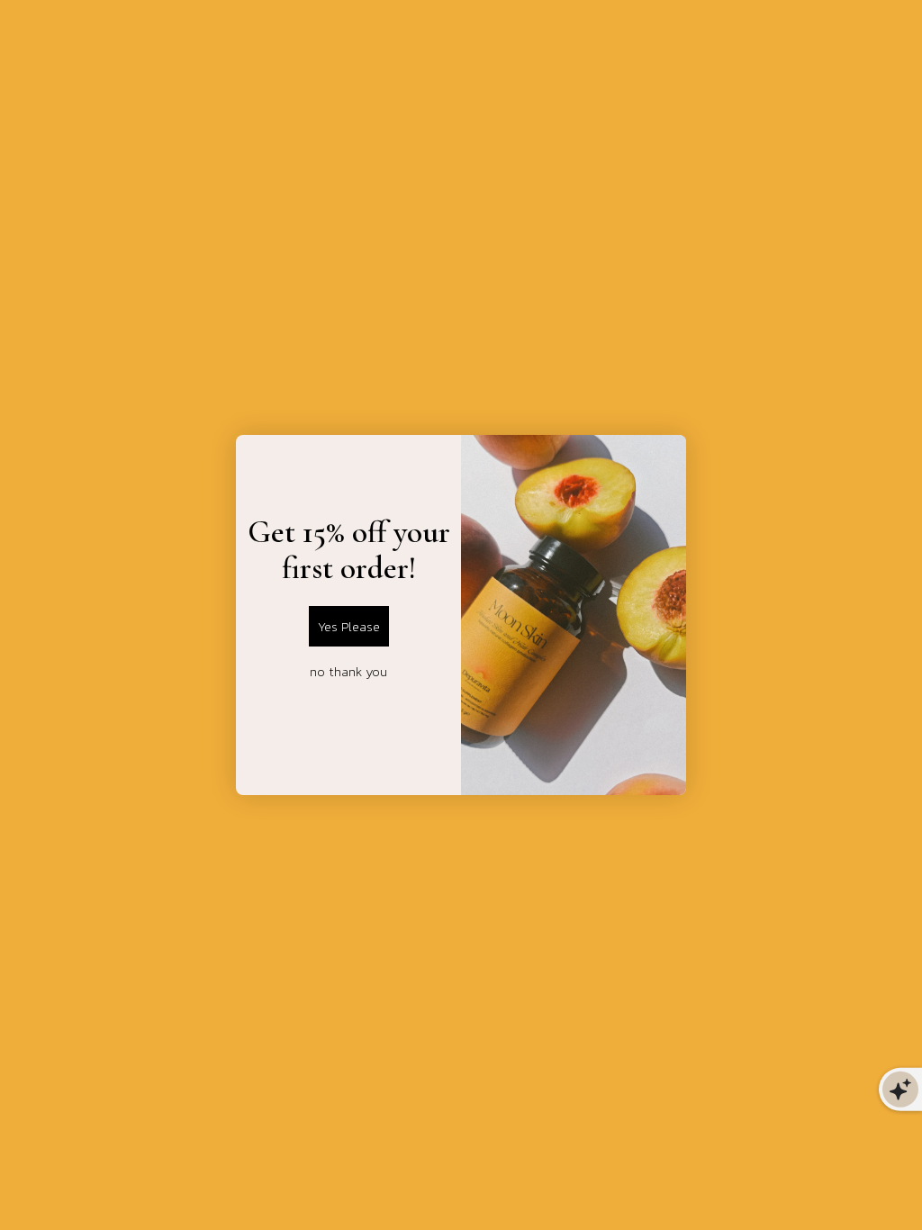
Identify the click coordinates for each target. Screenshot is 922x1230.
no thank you (348, 671)
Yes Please (349, 626)
